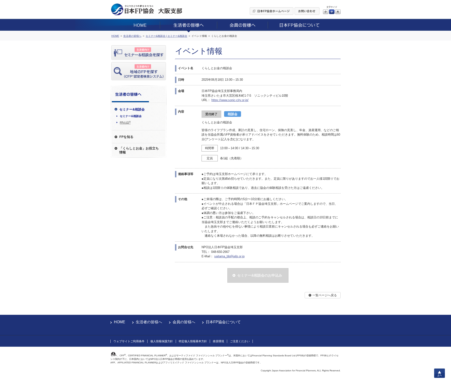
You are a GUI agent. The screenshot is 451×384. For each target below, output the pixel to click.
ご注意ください (240, 341)
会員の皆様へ (184, 322)
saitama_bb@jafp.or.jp (229, 256)
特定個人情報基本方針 (193, 341)
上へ (439, 373)
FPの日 (125, 122)
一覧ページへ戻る (324, 295)
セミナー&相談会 (131, 116)
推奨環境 (218, 341)
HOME (119, 322)
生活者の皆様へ (149, 322)
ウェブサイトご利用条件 (128, 341)
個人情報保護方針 (161, 341)
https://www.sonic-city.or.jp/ (230, 100)
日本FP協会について (223, 322)
